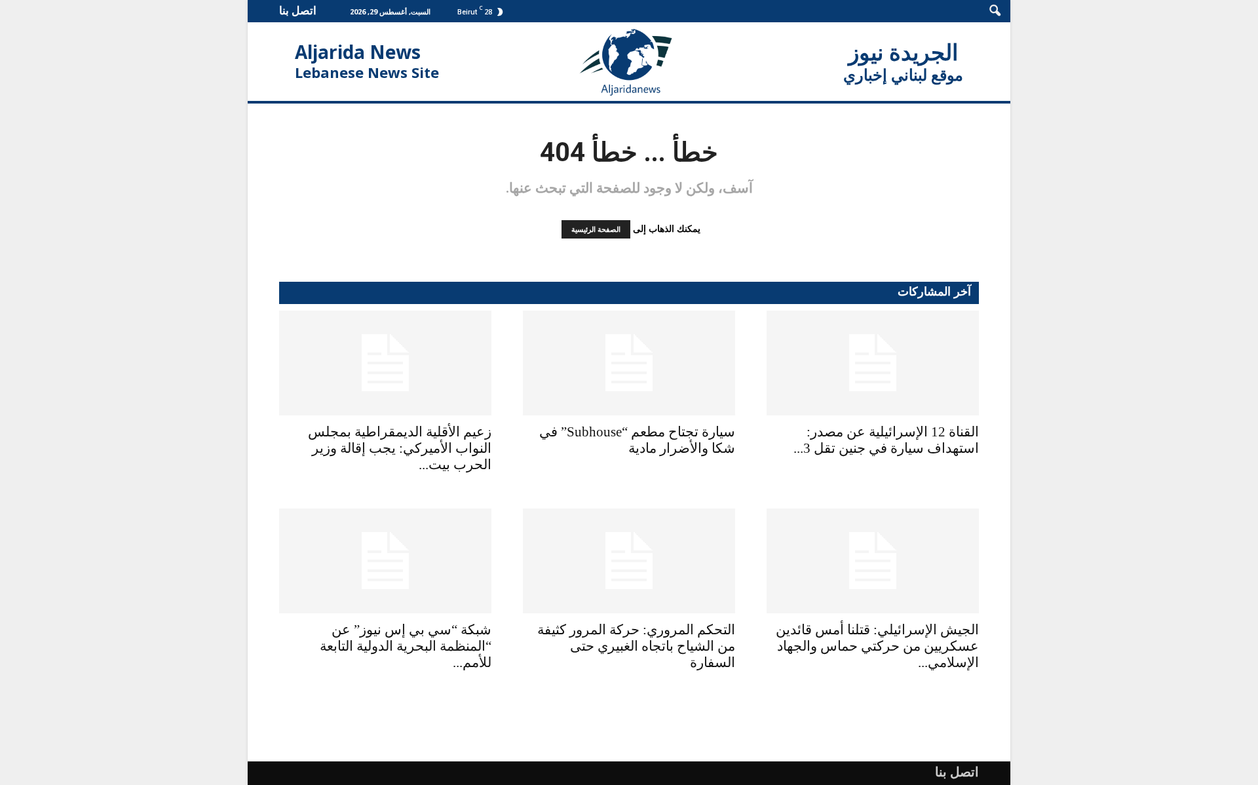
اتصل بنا (297, 10)
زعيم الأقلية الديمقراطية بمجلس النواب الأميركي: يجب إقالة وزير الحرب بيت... (399, 448)
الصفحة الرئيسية (595, 229)
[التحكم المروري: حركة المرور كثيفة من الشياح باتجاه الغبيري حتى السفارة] (629, 560)
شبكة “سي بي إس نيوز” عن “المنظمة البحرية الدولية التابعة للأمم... (405, 646)
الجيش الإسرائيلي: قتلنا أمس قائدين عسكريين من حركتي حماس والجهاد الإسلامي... (877, 646)
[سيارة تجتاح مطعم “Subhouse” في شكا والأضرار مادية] (629, 363)
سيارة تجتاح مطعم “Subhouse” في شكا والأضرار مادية (637, 440)
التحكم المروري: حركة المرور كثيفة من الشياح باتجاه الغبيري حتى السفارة (636, 646)
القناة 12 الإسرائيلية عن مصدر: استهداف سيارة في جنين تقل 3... (886, 440)
